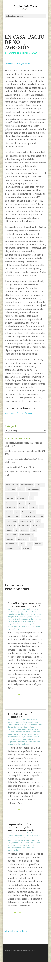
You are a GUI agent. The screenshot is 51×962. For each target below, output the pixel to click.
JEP (41, 507)
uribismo (38, 544)
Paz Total (22, 739)
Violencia (25, 744)
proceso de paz (23, 539)
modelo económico (12, 516)
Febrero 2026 (13, 619)
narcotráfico (10, 525)
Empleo (31, 616)
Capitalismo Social (29, 722)
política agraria (11, 534)
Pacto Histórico (19, 621)
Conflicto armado (21, 724)
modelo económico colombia (33, 516)
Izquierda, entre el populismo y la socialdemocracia (21, 827)
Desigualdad (13, 616)
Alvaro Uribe (40, 485)
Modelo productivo (15, 736)
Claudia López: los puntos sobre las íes (21, 451)
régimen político (11, 544)
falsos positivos (22, 498)
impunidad (31, 503)
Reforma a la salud (24, 741)
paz (16, 530)
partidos (9, 530)
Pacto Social (13, 739)
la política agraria (28, 512)
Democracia (35, 835)
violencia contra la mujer (21, 413)
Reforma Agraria (23, 624)
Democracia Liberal (32, 838)
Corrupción (19, 614)
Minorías (26, 845)
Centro (25, 611)
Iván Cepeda (35, 842)
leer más (17, 694)
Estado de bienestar (20, 842)
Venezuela (26, 548)
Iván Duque (23, 507)
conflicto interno (11, 494)
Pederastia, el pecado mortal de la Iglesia (22, 443)
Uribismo (18, 629)
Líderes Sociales (34, 734)
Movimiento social (31, 736)
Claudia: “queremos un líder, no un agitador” (25, 604)
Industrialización (29, 732)
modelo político (11, 521)
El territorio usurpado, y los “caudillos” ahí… (23, 459)
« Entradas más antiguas (16, 931)
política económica (26, 534)
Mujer (21, 63)
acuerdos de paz (27, 485)
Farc (31, 498)
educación (9, 498)
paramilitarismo (37, 525)
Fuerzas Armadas (26, 619)
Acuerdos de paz (14, 611)
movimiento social (26, 521)
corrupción (24, 494)
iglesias (21, 503)
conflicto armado (33, 489)
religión (33, 539)
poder (33, 530)
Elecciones (23, 616)
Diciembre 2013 (11, 63)
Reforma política (14, 847)
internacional (11, 507)
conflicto (21, 489)
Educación (12, 729)
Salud (27, 63)
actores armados (12, 485)
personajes (24, 530)
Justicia (9, 512)
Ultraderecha (13, 850)
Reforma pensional (22, 626)
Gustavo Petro (11, 503)
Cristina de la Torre (18, 52)
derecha (34, 494)
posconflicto (10, 539)
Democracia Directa (16, 838)
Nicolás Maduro (23, 525)
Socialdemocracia (29, 847)
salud (22, 544)
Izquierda (33, 507)
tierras (30, 544)
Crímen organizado (32, 614)
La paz (23, 734)
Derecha (11, 840)
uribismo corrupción (13, 548)
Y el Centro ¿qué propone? (20, 715)
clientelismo (10, 489)
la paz (17, 512)
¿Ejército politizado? (13, 467)
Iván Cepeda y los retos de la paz (18, 471)
